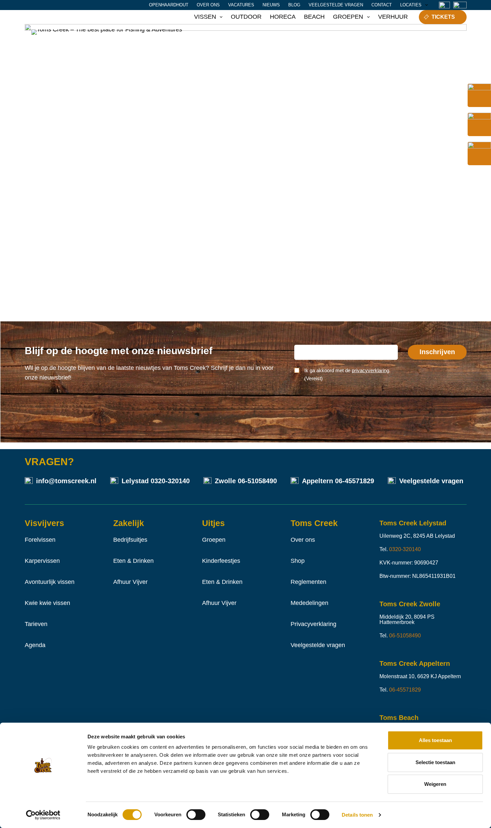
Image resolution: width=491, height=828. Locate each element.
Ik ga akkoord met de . (347, 375)
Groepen (348, 16)
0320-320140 (170, 481)
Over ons (208, 4)
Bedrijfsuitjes (130, 539)
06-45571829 (354, 481)
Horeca (283, 16)
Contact (381, 4)
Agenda (35, 645)
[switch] (195, 814)
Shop (298, 560)
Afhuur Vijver (130, 582)
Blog (294, 4)
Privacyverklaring (313, 624)
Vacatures (241, 4)
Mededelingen (309, 603)
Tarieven (36, 624)
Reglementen (308, 582)
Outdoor (246, 16)
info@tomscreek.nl (66, 481)
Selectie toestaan (435, 762)
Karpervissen (42, 560)
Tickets (443, 17)
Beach (314, 16)
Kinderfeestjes (221, 560)
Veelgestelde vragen (336, 4)
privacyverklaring (370, 370)
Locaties (411, 4)
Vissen (205, 16)
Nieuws (271, 4)
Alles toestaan (435, 740)
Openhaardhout (168, 4)
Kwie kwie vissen (47, 603)
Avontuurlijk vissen (49, 582)
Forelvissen (40, 539)
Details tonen (357, 815)
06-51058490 (257, 481)
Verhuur (393, 16)
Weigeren (435, 784)
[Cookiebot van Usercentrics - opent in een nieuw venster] (43, 815)
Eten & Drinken (133, 560)
